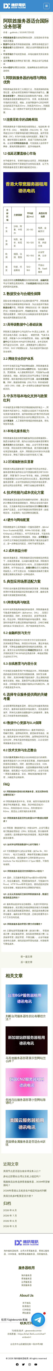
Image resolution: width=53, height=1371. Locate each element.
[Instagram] (29, 1364)
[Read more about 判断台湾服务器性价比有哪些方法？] (27, 998)
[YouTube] (35, 1364)
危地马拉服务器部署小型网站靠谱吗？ (26, 1101)
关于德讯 (26, 1303)
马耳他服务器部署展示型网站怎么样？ (26, 1059)
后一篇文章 (26, 962)
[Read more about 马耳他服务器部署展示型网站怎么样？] (27, 1040)
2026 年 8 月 (10, 1210)
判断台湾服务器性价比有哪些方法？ (26, 1017)
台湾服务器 (26, 1282)
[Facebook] (17, 1364)
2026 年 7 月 (10, 1215)
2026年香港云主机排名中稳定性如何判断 (25, 1190)
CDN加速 (26, 1309)
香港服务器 (26, 1278)
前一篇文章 (26, 957)
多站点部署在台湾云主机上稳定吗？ (22, 1176)
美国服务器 (26, 1285)
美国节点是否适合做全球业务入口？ (22, 1171)
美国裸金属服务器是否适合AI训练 (25, 1143)
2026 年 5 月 (10, 1226)
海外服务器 (26, 1275)
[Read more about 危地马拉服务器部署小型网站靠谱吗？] (27, 1082)
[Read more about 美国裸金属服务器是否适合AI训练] (27, 1124)
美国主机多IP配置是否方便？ (18, 1195)
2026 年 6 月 (10, 1220)
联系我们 (26, 1306)
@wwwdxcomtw (33, 1330)
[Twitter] (23, 1364)
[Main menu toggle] (46, 6)
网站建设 (26, 1313)
